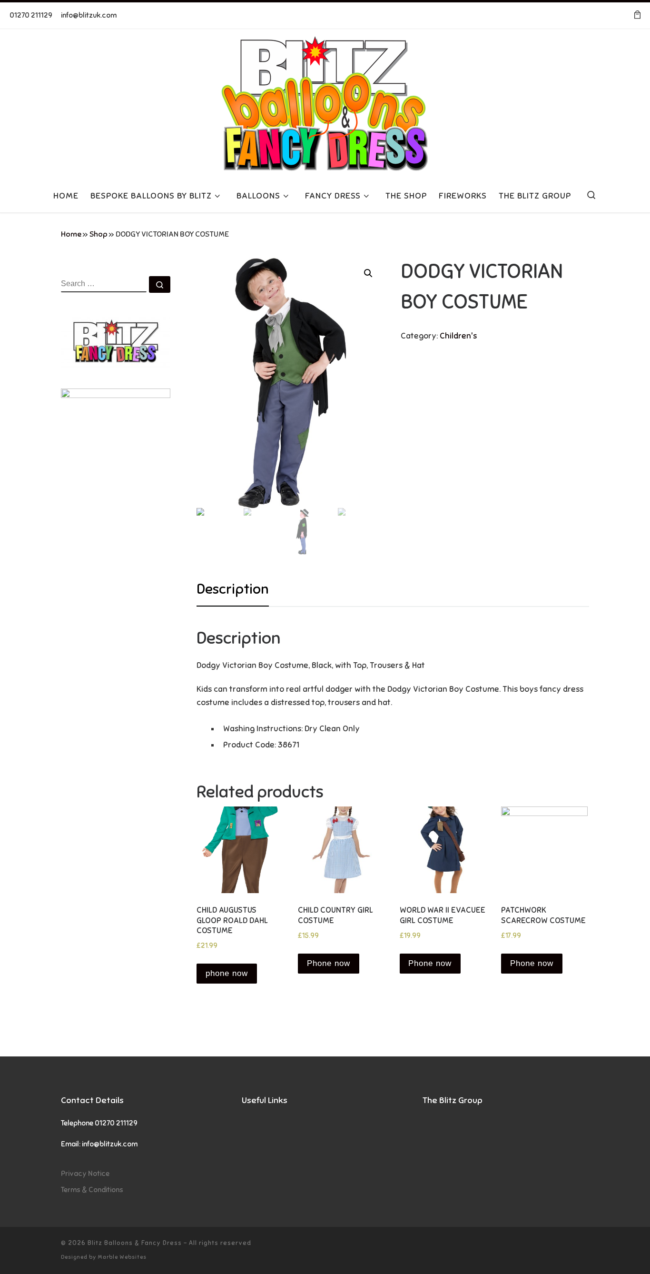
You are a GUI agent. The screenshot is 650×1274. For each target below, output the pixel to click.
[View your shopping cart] (637, 15)
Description (233, 588)
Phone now (328, 963)
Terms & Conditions (92, 1189)
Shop (98, 234)
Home (71, 234)
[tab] (233, 589)
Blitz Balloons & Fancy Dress (135, 1243)
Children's (458, 336)
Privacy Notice (85, 1173)
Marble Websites (122, 1257)
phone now (227, 973)
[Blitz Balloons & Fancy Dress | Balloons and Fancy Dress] (325, 102)
